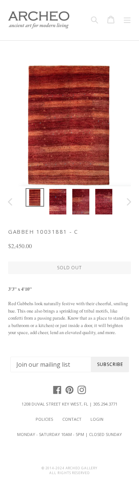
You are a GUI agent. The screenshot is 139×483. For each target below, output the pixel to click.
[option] (34, 197)
